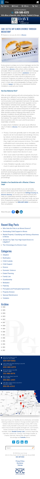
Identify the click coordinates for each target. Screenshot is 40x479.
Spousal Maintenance (10, 295)
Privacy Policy (20, 461)
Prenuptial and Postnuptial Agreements (16, 289)
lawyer (11, 84)
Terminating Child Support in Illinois (15, 231)
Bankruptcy (6, 258)
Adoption (6, 255)
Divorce (24, 35)
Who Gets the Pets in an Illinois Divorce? (17, 228)
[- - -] (2, 2)
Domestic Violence (9, 270)
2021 (3, 322)
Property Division (9, 292)
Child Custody (8, 261)
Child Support (7, 264)
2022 (3, 319)
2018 (3, 332)
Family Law (7, 276)
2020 (3, 325)
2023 (3, 316)
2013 (3, 347)
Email (16, 6)
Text (36, 6)
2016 (3, 338)
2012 (3, 350)
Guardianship (7, 279)
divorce (12, 69)
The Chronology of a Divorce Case (15, 245)
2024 (3, 313)
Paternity (6, 286)
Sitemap (20, 465)
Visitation (6, 298)
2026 (3, 307)
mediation (26, 73)
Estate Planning (8, 273)
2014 (3, 344)
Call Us (6, 6)
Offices (26, 6)
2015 (3, 341)
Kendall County (16, 431)
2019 (3, 329)
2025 (3, 310)
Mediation (6, 282)
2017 (3, 335)
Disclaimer (20, 463)
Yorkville (23, 437)
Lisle (23, 431)
